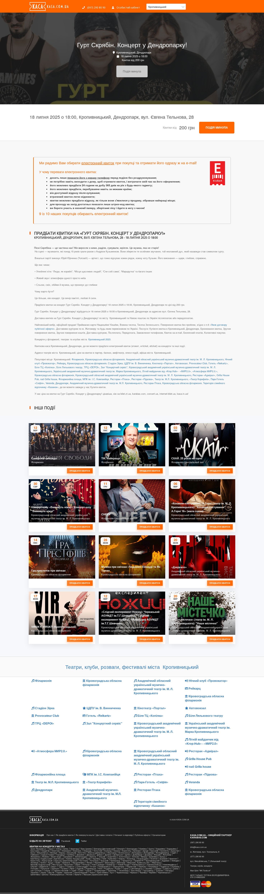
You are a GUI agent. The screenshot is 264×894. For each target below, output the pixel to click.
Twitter (83, 840)
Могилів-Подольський (40, 865)
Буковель (164, 851)
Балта (151, 849)
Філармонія (78, 359)
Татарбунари (99, 870)
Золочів (135, 857)
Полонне (175, 867)
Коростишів (47, 861)
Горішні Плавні (47, 855)
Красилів (104, 861)
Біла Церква (86, 849)
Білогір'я (121, 849)
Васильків (71, 853)
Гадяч (174, 853)
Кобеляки (112, 859)
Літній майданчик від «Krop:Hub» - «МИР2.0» (166, 371)
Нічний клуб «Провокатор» (208, 681)
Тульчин (159, 870)
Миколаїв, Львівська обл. (138, 863)
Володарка (137, 853)
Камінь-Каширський (75, 859)
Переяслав (131, 867)
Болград (108, 851)
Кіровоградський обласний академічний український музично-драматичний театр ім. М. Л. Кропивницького (133, 375)
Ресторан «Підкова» (142, 379)
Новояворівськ (170, 865)
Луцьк (50, 863)
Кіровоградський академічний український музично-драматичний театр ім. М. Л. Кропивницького (157, 729)
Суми (80, 870)
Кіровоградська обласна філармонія (105, 359)
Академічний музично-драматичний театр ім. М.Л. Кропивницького (106, 383)
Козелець (131, 859)
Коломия (164, 859)
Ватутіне (82, 853)
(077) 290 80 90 (197, 856)
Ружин (118, 869)
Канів (88, 859)
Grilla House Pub (200, 759)
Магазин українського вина (96, 874)
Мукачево (68, 865)
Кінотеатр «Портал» (163, 363)
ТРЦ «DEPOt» (91, 367)
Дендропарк (61, 383)
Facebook (65, 840)
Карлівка (96, 859)
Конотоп (173, 859)
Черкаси (133, 872)
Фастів (51, 872)
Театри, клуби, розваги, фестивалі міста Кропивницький (132, 666)
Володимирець (162, 853)
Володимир (149, 853)
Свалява (148, 869)
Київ (104, 859)
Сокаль (47, 870)
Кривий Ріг (139, 861)
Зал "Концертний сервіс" (114, 367)
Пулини (64, 869)
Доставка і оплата (104, 835)
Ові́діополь (44, 867)
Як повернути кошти (85, 835)
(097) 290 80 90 (96, 7)
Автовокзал (181, 363)
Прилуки (55, 869)
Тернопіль (111, 870)
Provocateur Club (198, 363)
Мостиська (57, 865)
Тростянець (136, 870)
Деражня (80, 855)
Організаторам (159, 835)
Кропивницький (152, 861)
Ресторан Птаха (152, 383)
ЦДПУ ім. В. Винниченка (137, 363)
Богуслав (98, 851)
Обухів (34, 867)
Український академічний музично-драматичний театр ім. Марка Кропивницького (97, 371)
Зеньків (101, 857)
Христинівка (102, 872)
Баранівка (160, 849)
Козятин (154, 859)
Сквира (157, 869)
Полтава (34, 869)
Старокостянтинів (60, 870)
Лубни (43, 863)
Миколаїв (121, 863)
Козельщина (143, 859)
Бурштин (175, 851)
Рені (100, 869)
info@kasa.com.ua (198, 847)
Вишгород (111, 853)
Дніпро (100, 855)
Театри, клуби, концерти (201, 866)
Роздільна (108, 869)
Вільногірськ (42, 853)
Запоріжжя (68, 857)
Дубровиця (137, 855)
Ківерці (144, 857)
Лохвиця (34, 863)
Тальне (88, 870)
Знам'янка (112, 857)
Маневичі (98, 863)
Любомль (66, 863)
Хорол (92, 872)
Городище (60, 855)
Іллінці (58, 849)
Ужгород (169, 870)
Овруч (54, 867)
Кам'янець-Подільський (41, 859)
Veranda (50, 383)
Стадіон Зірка (115, 363)
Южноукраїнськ (57, 874)
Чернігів (152, 872)
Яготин (69, 874)
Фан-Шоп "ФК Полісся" (200, 870)
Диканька (90, 855)
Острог (93, 867)
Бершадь (88, 851)
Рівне (72, 869)
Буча (33, 853)
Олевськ (70, 867)
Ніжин (77, 865)
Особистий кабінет (128, 7)
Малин (89, 863)
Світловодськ (136, 869)
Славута (167, 869)
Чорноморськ (164, 872)
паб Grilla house (48, 379)
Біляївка (143, 849)
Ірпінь (65, 849)
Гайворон (35, 855)
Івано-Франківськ (38, 849)
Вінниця (53, 853)
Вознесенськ (124, 853)
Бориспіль (126, 851)
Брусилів (154, 851)
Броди (145, 851)
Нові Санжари (98, 865)
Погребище (153, 867)
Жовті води (56, 857)
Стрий (73, 870)
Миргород (156, 863)
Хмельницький (80, 872)
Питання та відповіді (123, 835)
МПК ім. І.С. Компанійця (96, 379)
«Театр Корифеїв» (199, 379)
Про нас (50, 835)
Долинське (118, 855)
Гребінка (71, 855)
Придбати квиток (80, 470)
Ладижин (165, 861)
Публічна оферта (142, 835)
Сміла (175, 869)
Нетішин (86, 865)
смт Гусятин (36, 870)
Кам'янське (59, 859)
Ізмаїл (51, 849)
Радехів (80, 869)
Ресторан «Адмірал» (204, 375)
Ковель (122, 859)
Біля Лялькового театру (69, 367)
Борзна (117, 851)
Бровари (137, 851)
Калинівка (153, 857)
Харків (59, 872)
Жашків (157, 855)
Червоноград (122, 872)
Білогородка (132, 849)
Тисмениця (123, 870)
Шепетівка (35, 874)
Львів (57, 863)
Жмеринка (35, 857)
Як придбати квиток (65, 835)
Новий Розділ (124, 865)
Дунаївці (148, 855)
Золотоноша (124, 857)
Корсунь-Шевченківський (65, 861)
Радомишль (90, 869)
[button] (166, 7)
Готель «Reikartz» (218, 363)
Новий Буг (111, 865)
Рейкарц (61, 363)
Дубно (128, 855)
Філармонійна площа (70, 379)
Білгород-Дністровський (104, 849)
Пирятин (142, 867)
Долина (108, 855)
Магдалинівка (78, 863)
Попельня (44, 869)
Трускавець (148, 870)
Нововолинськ (138, 865)
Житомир (167, 855)
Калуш (163, 857)
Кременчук (127, 861)
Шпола (45, 874)
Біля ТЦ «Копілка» (45, 367)
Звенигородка (81, 857)
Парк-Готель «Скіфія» (152, 782)
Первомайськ (104, 867)
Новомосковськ (154, 865)
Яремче (78, 874)
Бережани (66, 851)
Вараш (62, 853)
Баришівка (172, 849)
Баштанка (35, 851)
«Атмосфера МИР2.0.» (204, 371)
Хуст (112, 872)
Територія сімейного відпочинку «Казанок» (150, 803)
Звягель (92, 857)
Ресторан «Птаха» (120, 379)
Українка (34, 872)
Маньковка (110, 863)
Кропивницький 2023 (99, 339)
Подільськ (164, 867)
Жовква (45, 857)
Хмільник (68, 872)
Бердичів (45, 851)
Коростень (35, 861)
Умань (43, 872)
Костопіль (83, 861)
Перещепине (118, 867)
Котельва (94, 861)
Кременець (115, 861)
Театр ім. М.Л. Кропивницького (171, 379)
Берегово (56, 851)
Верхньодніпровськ (96, 853)
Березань (77, 851)
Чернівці (143, 872)
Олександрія (82, 867)
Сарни (125, 869)
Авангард (74, 849)
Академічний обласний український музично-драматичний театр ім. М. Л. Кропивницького (175, 359)
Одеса (61, 867)
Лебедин (175, 861)
